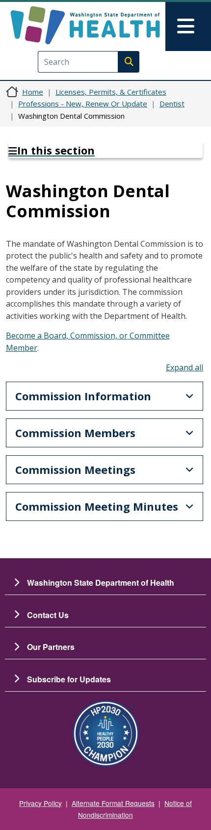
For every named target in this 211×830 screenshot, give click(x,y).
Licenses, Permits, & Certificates (110, 92)
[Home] (85, 25)
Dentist (172, 103)
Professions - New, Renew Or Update (82, 103)
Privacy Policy (40, 803)
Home (32, 92)
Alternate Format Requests (113, 803)
